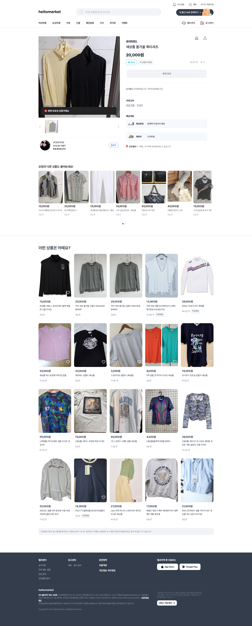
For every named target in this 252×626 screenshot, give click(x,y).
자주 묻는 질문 (44, 569)
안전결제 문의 (44, 578)
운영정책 (103, 560)
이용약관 (103, 565)
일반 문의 (42, 574)
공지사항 (42, 565)
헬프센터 (42, 560)
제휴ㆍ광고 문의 (75, 565)
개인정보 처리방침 (107, 570)
